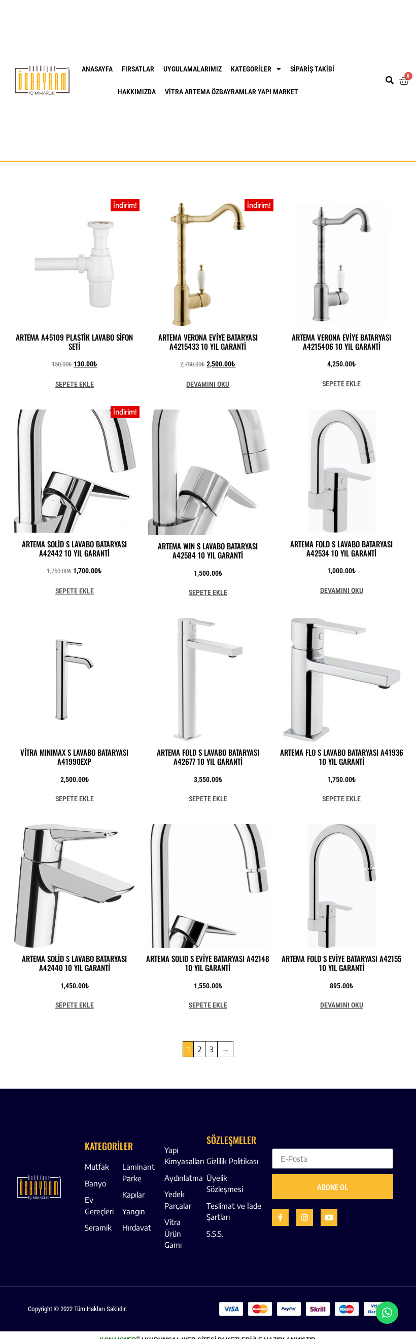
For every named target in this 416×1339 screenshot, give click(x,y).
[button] (390, 80)
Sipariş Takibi (312, 69)
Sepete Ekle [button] (74, 384)
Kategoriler (251, 69)
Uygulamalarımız (192, 69)
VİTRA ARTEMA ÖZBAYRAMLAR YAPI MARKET (231, 92)
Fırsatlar (138, 69)
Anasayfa (97, 69)
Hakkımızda (137, 92)
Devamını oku (207, 384)
